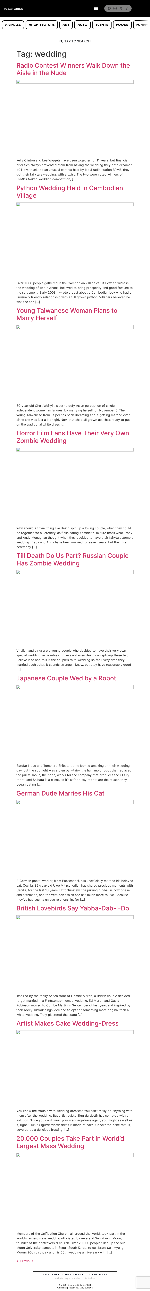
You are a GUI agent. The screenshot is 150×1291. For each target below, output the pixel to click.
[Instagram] (115, 8)
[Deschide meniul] (95, 8)
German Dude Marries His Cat (60, 793)
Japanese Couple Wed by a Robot (66, 678)
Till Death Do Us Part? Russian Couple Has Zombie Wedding (72, 559)
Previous (24, 1261)
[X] (120, 8)
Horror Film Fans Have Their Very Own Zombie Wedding (72, 436)
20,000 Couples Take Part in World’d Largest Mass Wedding (70, 1142)
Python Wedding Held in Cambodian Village (69, 191)
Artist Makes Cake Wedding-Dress (67, 1023)
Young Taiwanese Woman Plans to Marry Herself (66, 314)
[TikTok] (126, 8)
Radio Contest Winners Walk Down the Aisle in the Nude (73, 69)
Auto (83, 25)
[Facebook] (109, 8)
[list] (75, 25)
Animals (13, 25)
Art (66, 25)
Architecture (41, 25)
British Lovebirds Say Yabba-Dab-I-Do (72, 908)
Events (102, 25)
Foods (122, 25)
